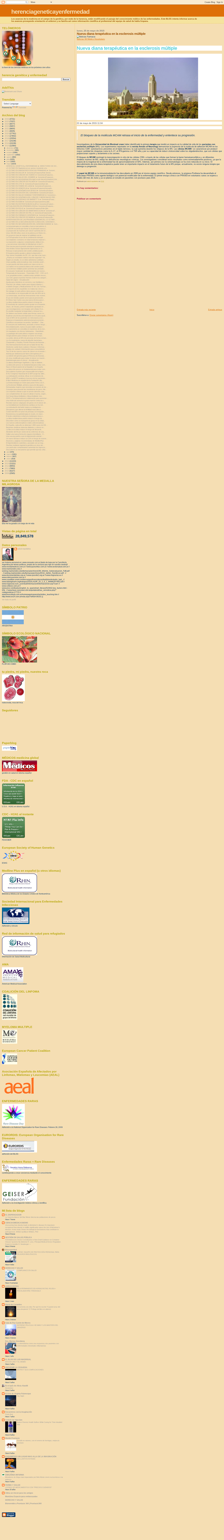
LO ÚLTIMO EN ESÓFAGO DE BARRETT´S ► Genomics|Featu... (30, 199)
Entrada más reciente (86, 310)
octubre (10, 152)
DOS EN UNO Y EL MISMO (15, 1362)
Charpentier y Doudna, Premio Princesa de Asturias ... (26, 342)
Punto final (9, 1414)
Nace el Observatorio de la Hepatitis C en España (24, 367)
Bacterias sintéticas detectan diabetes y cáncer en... (25, 427)
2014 (7, 461)
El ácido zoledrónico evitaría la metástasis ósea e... (25, 416)
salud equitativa (24, 549)
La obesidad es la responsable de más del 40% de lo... (26, 293)
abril (8, 452)
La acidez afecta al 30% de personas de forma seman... (26, 338)
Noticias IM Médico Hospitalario (91, 39)
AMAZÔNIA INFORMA (14, 1475)
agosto (9, 157)
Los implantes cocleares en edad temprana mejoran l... (26, 240)
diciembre (10, 148)
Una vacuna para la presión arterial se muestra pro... (25, 246)
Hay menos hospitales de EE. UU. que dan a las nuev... (26, 255)
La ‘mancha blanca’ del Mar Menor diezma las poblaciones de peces (30, 1217)
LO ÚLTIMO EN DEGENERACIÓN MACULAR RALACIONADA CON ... (32, 179)
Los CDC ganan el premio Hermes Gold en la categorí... (26, 278)
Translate (22, 108)
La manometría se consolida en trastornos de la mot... (26, 329)
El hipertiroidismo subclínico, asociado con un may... (25, 443)
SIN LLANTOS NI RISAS (26, 1459)
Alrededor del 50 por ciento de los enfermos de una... (25, 432)
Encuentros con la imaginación (18, 1412)
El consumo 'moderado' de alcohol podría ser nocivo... (26, 271)
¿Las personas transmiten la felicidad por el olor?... (25, 244)
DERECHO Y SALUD (14, 1268)
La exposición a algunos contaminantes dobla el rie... (25, 242)
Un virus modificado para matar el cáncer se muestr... (26, 358)
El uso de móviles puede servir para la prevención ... (25, 298)
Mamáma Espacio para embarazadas (21, 1496)
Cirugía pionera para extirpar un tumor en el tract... (24, 336)
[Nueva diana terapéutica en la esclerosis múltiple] (153, 88)
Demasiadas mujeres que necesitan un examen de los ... (27, 387)
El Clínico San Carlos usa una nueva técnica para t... (25, 300)
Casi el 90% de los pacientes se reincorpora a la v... (25, 318)
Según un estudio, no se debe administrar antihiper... (25, 260)
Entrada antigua (215, 310)
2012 (7, 466)
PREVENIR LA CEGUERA (16, 1367)
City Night (20, 1396)
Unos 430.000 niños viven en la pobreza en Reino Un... (26, 233)
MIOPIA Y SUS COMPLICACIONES (30, 1370)
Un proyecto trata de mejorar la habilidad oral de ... (24, 235)
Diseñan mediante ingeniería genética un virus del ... (25, 445)
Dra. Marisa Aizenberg (15, 1341)
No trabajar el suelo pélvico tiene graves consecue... (25, 291)
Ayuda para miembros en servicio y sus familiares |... (25, 282)
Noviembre (9, 1388)
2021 (7, 131)
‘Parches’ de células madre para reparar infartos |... (25, 284)
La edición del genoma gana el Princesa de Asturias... (25, 356)
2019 (7, 136)
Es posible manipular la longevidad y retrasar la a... (25, 311)
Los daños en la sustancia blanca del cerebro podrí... (25, 266)
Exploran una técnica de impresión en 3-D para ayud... (26, 316)
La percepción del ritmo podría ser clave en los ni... (25, 264)
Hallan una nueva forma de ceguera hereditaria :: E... (25, 434)
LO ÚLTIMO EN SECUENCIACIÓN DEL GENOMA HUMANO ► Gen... (32, 224)
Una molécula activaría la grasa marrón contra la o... (25, 400)
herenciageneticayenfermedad (50, 11)
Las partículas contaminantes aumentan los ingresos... (26, 447)
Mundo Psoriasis (12, 1438)
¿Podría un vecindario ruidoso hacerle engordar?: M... (26, 257)
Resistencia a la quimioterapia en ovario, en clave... (25, 414)
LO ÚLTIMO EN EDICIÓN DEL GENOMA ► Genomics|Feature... (30, 193)
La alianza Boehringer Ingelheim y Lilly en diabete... (25, 362)
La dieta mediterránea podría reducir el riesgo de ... (25, 302)
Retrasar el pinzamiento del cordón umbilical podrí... (25, 251)
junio (8, 161)
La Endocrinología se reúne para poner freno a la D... (25, 383)
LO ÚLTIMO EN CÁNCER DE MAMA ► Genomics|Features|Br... (30, 217)
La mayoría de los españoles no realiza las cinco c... (25, 289)
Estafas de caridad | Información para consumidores (25, 349)
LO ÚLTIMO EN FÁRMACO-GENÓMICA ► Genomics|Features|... (30, 215)
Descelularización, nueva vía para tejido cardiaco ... (25, 327)
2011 (7, 468)
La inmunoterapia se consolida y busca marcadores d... (26, 226)
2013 (7, 463)
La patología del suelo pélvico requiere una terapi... (24, 333)
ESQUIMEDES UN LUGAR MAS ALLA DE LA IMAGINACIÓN (30, 1456)
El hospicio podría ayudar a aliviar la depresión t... (24, 253)
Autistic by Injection (13, 1420)
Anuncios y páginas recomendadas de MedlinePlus (25, 441)
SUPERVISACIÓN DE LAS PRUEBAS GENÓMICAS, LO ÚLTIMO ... (31, 219)
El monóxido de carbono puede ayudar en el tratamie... (26, 304)
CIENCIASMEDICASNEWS (16, 1223)
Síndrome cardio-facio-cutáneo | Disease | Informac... (26, 347)
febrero (9, 456)
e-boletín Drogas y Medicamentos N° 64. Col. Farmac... (26, 286)
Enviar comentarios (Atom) (101, 315)
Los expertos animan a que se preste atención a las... (26, 391)
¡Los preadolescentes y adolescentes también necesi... (26, 275)
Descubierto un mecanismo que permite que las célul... (26, 450)
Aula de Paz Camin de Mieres (17, 1323)
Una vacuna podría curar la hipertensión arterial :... (25, 436)
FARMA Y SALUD (12, 1485)
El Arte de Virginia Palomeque (18, 1394)
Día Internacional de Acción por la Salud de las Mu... (25, 345)
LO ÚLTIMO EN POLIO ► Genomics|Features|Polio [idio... (28, 208)
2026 (7, 119)
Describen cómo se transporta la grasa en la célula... (25, 421)
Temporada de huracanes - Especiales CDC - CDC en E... (27, 273)
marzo (9, 454)
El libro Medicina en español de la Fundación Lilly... (24, 380)
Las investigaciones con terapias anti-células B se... (25, 309)
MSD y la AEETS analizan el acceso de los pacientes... (26, 378)
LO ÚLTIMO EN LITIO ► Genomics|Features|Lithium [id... (27, 184)
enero (9, 459)
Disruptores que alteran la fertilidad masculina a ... (24, 409)
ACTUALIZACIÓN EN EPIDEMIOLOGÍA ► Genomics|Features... (30, 206)
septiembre (11, 155)
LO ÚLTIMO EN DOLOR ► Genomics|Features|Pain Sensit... (29, 173)
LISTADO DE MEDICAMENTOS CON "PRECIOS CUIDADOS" (28, 1487)
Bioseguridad (11, 1250)
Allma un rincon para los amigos (19, 1493)
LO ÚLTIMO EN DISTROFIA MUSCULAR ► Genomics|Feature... (30, 204)
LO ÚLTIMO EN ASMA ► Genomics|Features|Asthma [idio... (28, 202)
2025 (7, 121)
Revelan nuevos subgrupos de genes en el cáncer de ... (27, 403)
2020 (7, 133)
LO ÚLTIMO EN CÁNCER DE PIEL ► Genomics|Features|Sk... (29, 213)
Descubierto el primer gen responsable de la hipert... (25, 371)
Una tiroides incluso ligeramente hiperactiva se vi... (24, 248)
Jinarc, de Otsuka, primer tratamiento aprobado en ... (25, 307)
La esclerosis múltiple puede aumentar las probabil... (25, 269)
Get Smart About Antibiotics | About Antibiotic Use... (24, 396)
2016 (7, 143)
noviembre (11, 150)
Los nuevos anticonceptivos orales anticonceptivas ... (26, 423)
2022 (7, 129)
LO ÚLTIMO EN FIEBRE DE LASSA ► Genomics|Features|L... (29, 186)
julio (8, 159)
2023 (7, 126)
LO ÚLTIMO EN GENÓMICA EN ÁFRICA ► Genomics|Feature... (30, 190)
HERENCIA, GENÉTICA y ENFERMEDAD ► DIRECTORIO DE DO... (32, 166)
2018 (7, 138)
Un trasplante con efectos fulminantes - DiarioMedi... (25, 331)
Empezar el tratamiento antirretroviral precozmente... (25, 320)
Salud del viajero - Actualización (17, 280)
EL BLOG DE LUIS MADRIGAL (18, 1359)
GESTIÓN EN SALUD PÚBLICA (18, 1237)
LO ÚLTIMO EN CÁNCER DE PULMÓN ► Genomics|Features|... (30, 181)
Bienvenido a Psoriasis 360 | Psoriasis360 (23, 1503)
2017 (7, 141)
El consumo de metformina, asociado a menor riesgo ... (26, 324)
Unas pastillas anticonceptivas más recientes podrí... (25, 262)
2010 (7, 471)
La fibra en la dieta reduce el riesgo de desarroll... (24, 429)
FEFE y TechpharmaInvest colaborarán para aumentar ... (27, 398)
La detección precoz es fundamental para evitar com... (26, 365)
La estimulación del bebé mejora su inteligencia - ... (24, 407)
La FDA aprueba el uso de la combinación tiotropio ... (25, 237)
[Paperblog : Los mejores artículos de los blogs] (9, 750)
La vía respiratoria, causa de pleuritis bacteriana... (24, 340)
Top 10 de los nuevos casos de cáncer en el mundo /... (26, 351)
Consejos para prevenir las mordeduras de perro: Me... (26, 389)
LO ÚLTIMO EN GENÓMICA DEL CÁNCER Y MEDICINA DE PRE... (31, 197)
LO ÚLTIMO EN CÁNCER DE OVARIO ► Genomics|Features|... (30, 175)
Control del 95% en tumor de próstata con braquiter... (25, 412)
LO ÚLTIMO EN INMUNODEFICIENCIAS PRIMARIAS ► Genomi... (31, 170)
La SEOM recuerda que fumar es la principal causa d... (26, 228)
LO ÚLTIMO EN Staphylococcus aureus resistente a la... (27, 168)
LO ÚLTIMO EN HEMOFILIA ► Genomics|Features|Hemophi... (29, 188)
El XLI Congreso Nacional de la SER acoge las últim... (26, 374)
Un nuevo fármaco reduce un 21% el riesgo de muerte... (27, 438)
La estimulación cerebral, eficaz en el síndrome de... (25, 376)
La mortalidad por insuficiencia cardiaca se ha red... (25, 405)
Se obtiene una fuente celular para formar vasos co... (25, 313)
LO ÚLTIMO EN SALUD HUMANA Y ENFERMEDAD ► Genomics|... (31, 195)
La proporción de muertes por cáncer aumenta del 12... (26, 231)
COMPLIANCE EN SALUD (27, 1270)
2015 (7, 146)
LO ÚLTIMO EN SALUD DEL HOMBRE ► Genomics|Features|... (30, 177)
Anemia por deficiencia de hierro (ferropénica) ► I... (25, 354)
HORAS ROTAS (12, 1286)
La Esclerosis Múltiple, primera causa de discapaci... (25, 385)
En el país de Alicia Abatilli (16, 1386)
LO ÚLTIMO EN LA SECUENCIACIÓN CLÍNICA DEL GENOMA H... (31, 222)
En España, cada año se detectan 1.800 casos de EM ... (27, 425)
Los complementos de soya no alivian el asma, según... (26, 394)
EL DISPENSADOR (13, 1215)
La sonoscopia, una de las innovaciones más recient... (26, 295)
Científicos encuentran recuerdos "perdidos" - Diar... (25, 322)
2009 (7, 473)
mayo (9, 164)
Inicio (151, 310)
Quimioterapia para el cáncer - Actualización (22, 360)
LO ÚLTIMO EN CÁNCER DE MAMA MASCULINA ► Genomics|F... (31, 211)
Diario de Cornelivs (13, 1304)
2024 (7, 124)
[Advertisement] (100, 287)
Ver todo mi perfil (9, 600)
